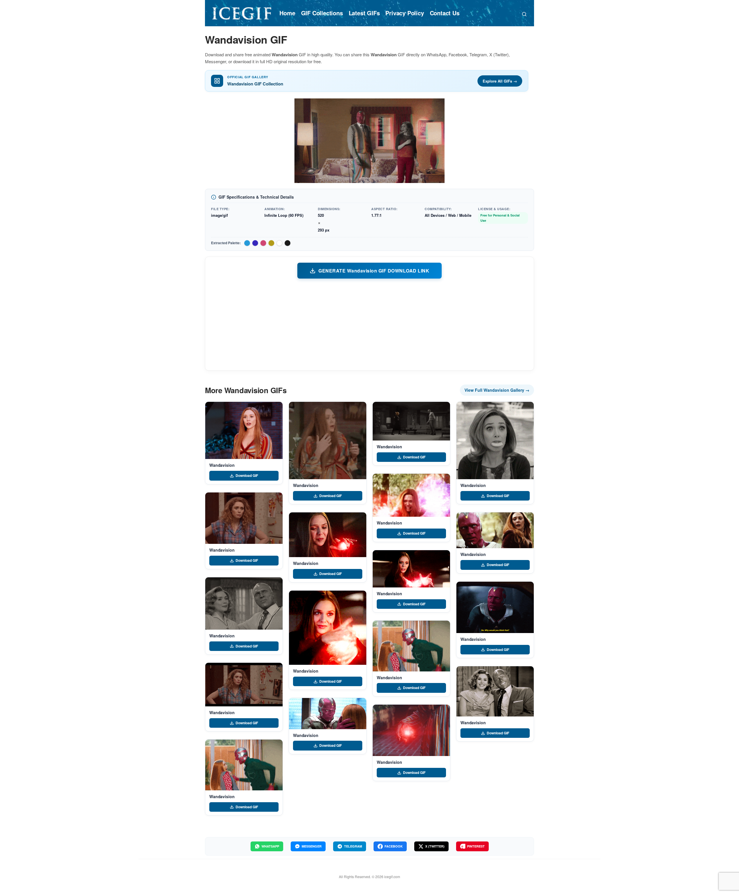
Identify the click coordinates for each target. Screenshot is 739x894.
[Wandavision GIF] (244, 430)
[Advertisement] (369, 324)
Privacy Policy (404, 13)
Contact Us (445, 13)
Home (287, 13)
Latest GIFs (364, 13)
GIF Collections (322, 13)
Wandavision (221, 465)
